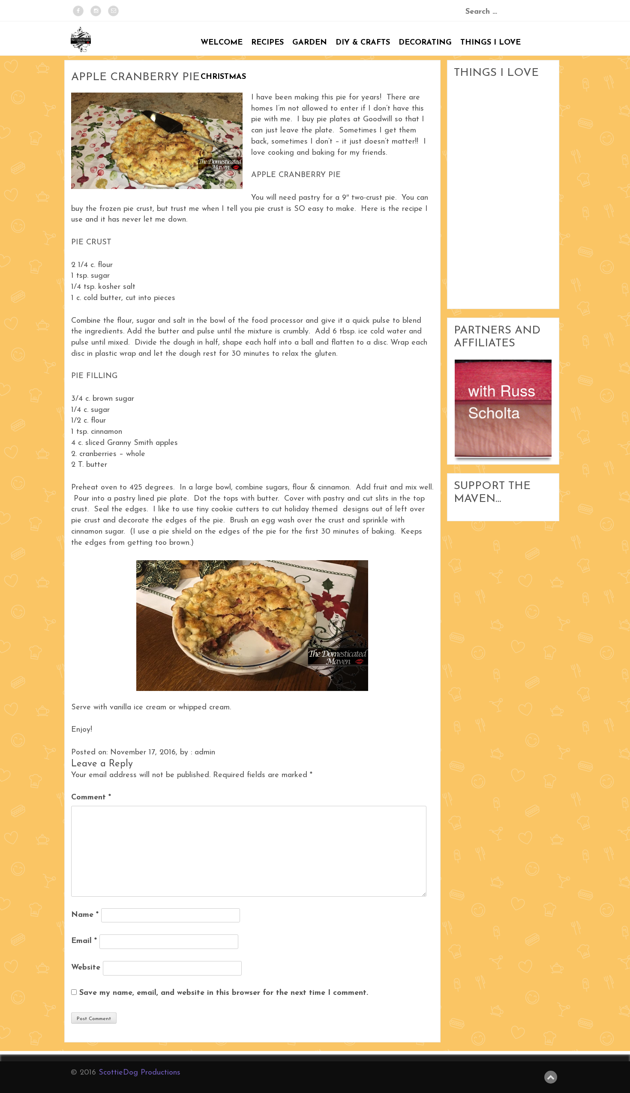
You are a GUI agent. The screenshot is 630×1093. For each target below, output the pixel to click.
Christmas (223, 77)
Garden (309, 43)
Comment (91, 798)
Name (85, 915)
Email (84, 941)
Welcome (222, 43)
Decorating (425, 43)
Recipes (267, 43)
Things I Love (490, 43)
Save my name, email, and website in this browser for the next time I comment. (223, 993)
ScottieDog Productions (139, 1073)
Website (85, 968)
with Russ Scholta (501, 401)
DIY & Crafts (363, 43)
